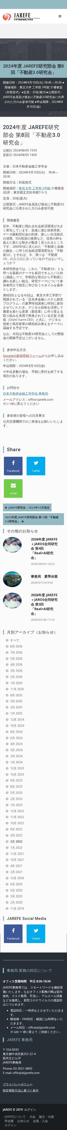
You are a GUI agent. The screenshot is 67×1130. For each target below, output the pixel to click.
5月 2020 (16, 890)
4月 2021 (16, 866)
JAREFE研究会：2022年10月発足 (29, 507)
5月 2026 (16, 659)
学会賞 (9, 1121)
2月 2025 (16, 707)
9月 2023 (16, 780)
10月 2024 (17, 726)
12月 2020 (17, 878)
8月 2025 (16, 695)
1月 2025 (16, 713)
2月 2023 (16, 799)
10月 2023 (17, 774)
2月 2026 (16, 677)
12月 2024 (17, 719)
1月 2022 (16, 848)
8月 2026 (16, 646)
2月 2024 (16, 756)
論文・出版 (46, 1117)
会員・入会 (40, 1121)
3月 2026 (16, 671)
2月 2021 (16, 872)
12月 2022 (17, 811)
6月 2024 (16, 738)
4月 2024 (16, 744)
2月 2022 (16, 841)
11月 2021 (17, 854)
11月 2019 (17, 908)
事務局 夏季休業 (44, 576)
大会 (32, 1117)
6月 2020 (16, 884)
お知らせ (23, 1121)
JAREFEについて (15, 1117)
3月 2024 (16, 750)
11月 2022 (17, 817)
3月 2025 (16, 701)
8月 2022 (16, 829)
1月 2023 (16, 805)
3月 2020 (16, 896)
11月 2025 (17, 689)
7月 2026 (16, 652)
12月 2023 (17, 768)
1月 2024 (16, 762)
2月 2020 (16, 902)
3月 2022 (16, 835)
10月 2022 (17, 823)
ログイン (30, 1110)
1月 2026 (16, 683)
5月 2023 (16, 793)
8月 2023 (16, 786)
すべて (14, 640)
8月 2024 (16, 732)
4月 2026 (16, 664)
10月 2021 (17, 860)
